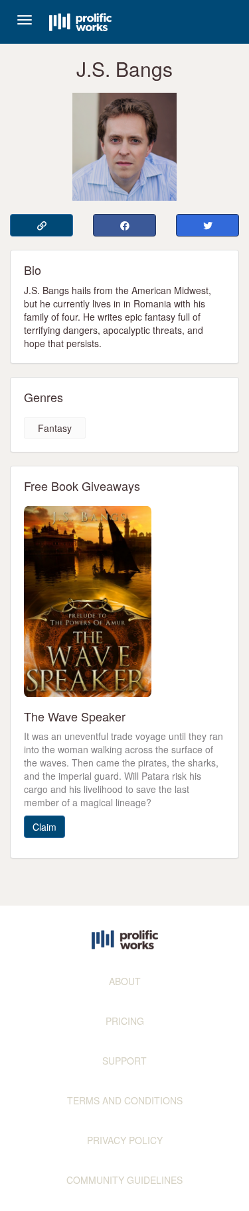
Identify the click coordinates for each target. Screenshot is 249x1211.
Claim (44, 826)
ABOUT (125, 981)
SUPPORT (124, 1060)
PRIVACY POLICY (125, 1140)
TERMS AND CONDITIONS (125, 1100)
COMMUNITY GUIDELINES (124, 1179)
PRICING (125, 1020)
